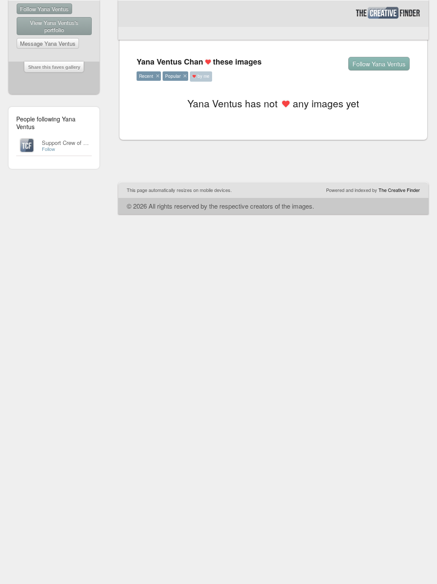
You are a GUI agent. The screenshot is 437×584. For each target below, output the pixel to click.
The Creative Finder (399, 189)
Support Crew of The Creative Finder (87, 143)
